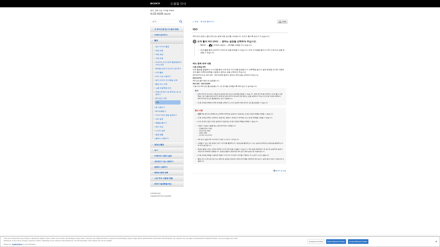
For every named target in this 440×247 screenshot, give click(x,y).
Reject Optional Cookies (336, 241)
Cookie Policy (17, 244)
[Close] (436, 241)
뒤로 (196, 22)
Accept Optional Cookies (358, 241)
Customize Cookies (316, 241)
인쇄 (284, 22)
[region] (220, 241)
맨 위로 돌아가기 (207, 22)
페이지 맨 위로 (281, 171)
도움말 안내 (178, 3)
